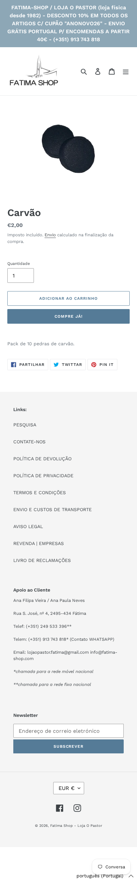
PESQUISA (24, 424)
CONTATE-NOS (29, 441)
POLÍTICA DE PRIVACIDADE (43, 475)
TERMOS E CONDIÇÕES (39, 492)
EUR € (66, 788)
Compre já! (68, 316)
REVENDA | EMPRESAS (38, 543)
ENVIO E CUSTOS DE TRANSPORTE (52, 509)
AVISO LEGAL (28, 526)
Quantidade (18, 263)
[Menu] (126, 71)
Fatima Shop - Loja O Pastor (76, 826)
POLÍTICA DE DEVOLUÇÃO (42, 458)
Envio (50, 234)
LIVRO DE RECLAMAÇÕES (42, 560)
